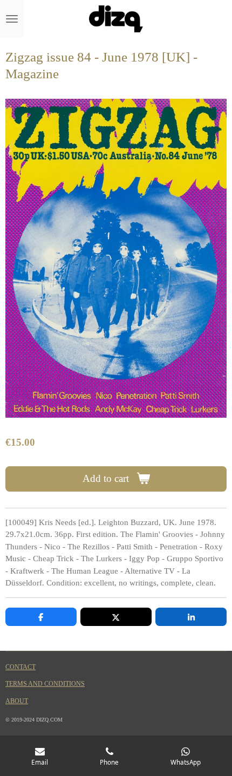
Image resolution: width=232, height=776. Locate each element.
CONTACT (20, 667)
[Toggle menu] (12, 19)
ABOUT (16, 701)
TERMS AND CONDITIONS (45, 683)
